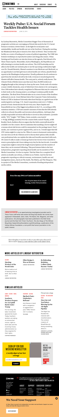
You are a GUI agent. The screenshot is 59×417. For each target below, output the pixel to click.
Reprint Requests (47, 392)
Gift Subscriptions (40, 392)
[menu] (18, 4)
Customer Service (39, 394)
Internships (48, 390)
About (36, 4)
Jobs (46, 388)
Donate (50, 4)
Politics (11, 9)
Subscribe (43, 4)
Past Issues (23, 390)
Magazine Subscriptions (40, 389)
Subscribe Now (46, 361)
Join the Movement (12, 411)
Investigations (29, 9)
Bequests (30, 392)
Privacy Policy (22, 392)
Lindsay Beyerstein (10, 31)
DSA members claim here (29, 192)
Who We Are (23, 388)
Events (39, 9)
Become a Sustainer (30, 390)
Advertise (30, 394)
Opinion (19, 9)
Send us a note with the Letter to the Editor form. (34, 241)
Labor (4, 9)
